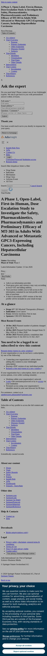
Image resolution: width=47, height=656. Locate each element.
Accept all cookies (24, 646)
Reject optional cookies (24, 651)
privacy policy (17, 628)
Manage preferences (11, 636)
